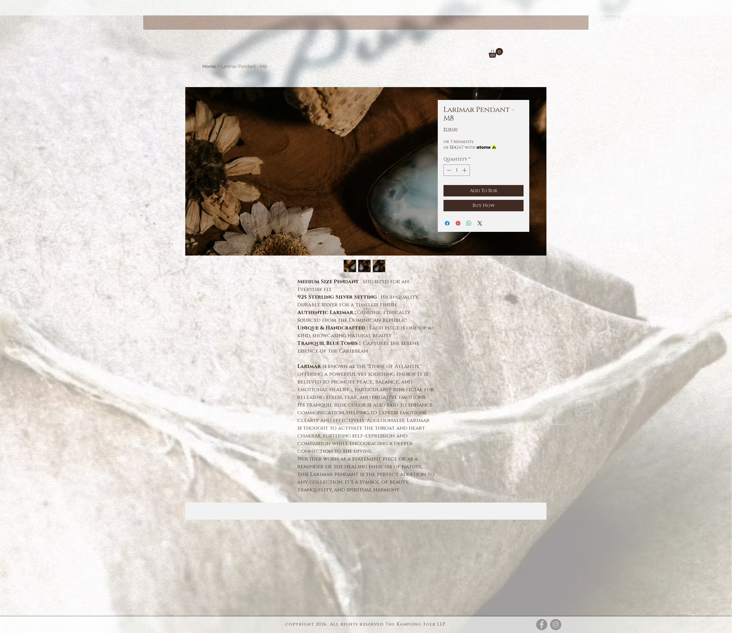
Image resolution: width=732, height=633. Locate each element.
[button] (495, 53)
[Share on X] (479, 223)
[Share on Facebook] (447, 223)
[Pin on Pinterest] (458, 223)
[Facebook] (541, 624)
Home (209, 66)
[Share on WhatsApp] (469, 223)
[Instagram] (555, 624)
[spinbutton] (456, 170)
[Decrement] (448, 170)
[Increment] (465, 170)
